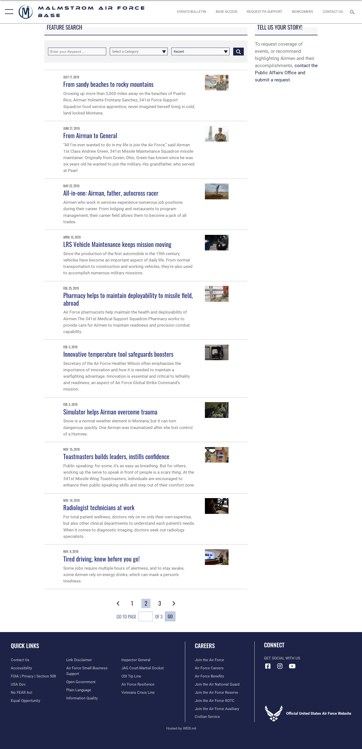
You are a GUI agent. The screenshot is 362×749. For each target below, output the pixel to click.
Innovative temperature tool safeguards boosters (118, 353)
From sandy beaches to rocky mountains (108, 84)
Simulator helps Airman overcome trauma (110, 411)
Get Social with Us (282, 658)
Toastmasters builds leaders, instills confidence (116, 456)
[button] (8, 11)
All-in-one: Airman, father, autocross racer (110, 192)
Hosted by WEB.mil (181, 728)
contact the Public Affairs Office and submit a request (286, 73)
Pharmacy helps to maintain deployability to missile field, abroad (128, 299)
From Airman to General (90, 135)
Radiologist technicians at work (98, 507)
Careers (205, 645)
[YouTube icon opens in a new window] (292, 666)
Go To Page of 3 (139, 616)
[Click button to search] (238, 51)
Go (170, 616)
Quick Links (25, 645)
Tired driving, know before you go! (101, 558)
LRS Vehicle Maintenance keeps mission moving (117, 244)
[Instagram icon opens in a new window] (280, 666)
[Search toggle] (353, 11)
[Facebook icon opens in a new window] (267, 666)
